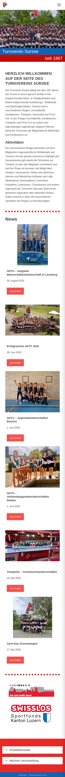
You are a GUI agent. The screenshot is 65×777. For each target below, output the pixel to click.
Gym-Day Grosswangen (22, 643)
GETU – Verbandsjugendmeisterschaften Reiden (28, 497)
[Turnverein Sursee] (6, 5)
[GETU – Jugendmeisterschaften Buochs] (32, 391)
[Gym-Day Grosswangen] (32, 617)
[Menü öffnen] (59, 5)
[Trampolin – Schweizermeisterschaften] (32, 545)
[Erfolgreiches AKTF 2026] (32, 320)
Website (51, 58)
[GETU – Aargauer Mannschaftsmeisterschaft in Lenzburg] (32, 244)
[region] (32, 34)
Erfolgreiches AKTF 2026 (23, 346)
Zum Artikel (15, 291)
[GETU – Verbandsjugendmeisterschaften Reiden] (32, 467)
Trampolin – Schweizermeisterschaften (32, 571)
